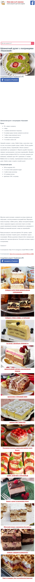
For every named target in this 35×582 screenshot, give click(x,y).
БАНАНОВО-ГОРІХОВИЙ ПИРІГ (17, 397)
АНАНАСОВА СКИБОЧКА (17, 422)
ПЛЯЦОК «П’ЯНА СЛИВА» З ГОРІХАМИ (17, 318)
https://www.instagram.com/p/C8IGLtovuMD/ (22, 254)
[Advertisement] (17, 23)
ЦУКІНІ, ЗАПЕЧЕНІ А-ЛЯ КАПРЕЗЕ (17, 475)
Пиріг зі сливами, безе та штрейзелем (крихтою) (17, 578)
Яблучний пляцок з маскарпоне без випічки (17, 527)
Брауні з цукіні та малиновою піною (17, 501)
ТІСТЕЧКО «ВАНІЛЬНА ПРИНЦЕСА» (17, 343)
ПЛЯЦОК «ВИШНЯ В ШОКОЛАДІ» (17, 552)
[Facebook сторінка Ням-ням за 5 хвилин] (32, 1)
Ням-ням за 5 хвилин (15, 2)
